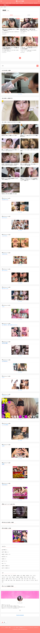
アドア (3, 377)
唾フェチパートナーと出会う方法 (28, 627)
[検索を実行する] (37, 66)
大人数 (22, 578)
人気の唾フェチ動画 (8, 627)
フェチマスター (4, 235)
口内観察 (17, 577)
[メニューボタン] (39, 1)
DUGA (3, 575)
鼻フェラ (36, 580)
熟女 (4, 558)
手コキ (30, 578)
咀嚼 (24, 577)
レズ (4, 563)
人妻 (10, 577)
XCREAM (27, 575)
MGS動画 (14, 575)
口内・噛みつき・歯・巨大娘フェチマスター (10, 324)
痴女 (14, 580)
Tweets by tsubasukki (20, 615)
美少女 (5, 556)
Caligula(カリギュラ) (5, 395)
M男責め (18, 575)
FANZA (6, 575)
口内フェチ (13, 577)
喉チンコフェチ (15, 578)
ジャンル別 (13, 627)
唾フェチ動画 (6, 565)
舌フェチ (32, 580)
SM (21, 575)
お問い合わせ (36, 627)
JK (11, 575)
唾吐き (33, 577)
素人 (22, 580)
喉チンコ (10, 578)
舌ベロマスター (4, 217)
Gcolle (9, 575)
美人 (24, 580)
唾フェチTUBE (20, 1)
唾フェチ (29, 577)
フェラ (7, 577)
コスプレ (34, 575)
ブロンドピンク (4, 484)
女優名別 (17, 627)
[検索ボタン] (1, 1)
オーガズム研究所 (5, 424)
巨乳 (27, 578)
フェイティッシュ (5, 199)
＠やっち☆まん (4, 270)
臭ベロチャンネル (5, 288)
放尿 (32, 578)
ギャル (5, 561)
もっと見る (20, 212)
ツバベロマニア (4, 361)
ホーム (3, 627)
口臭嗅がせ (21, 577)
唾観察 (7, 578)
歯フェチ (3, 580)
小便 (24, 578)
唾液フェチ (3, 578)
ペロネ (3, 306)
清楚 (6, 580)
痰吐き (11, 580)
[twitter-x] (20, 610)
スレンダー (3, 577)
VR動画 (5, 549)
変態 (19, 578)
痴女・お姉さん (6, 554)
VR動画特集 (21, 627)
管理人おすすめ (18, 580)
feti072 (3, 445)
